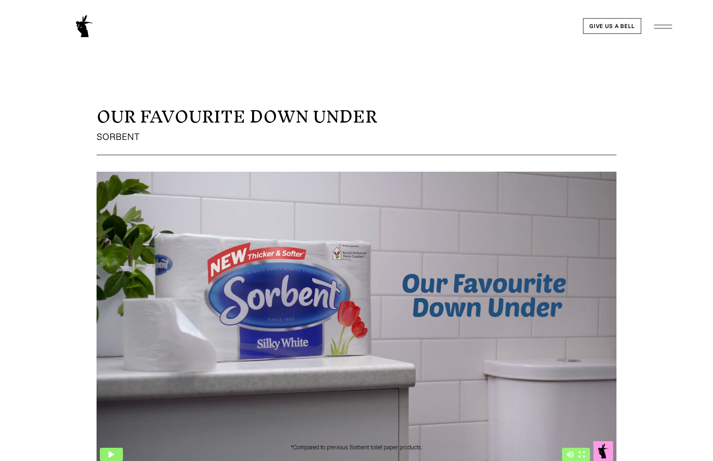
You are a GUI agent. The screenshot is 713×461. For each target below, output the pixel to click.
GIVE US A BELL (612, 26)
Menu (663, 26)
